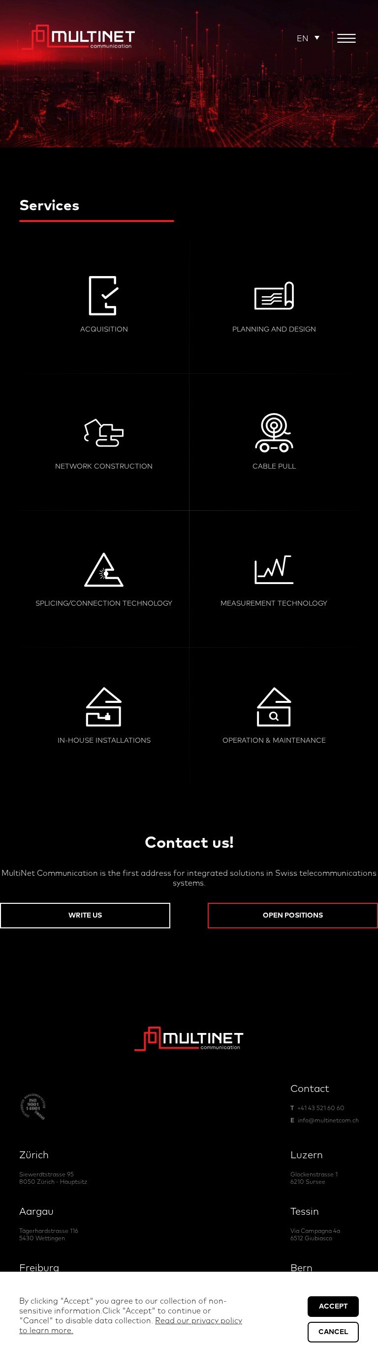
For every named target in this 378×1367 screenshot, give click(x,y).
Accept (333, 1306)
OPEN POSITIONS (293, 915)
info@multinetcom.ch (328, 1121)
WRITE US (85, 915)
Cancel (333, 1332)
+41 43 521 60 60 (321, 1109)
